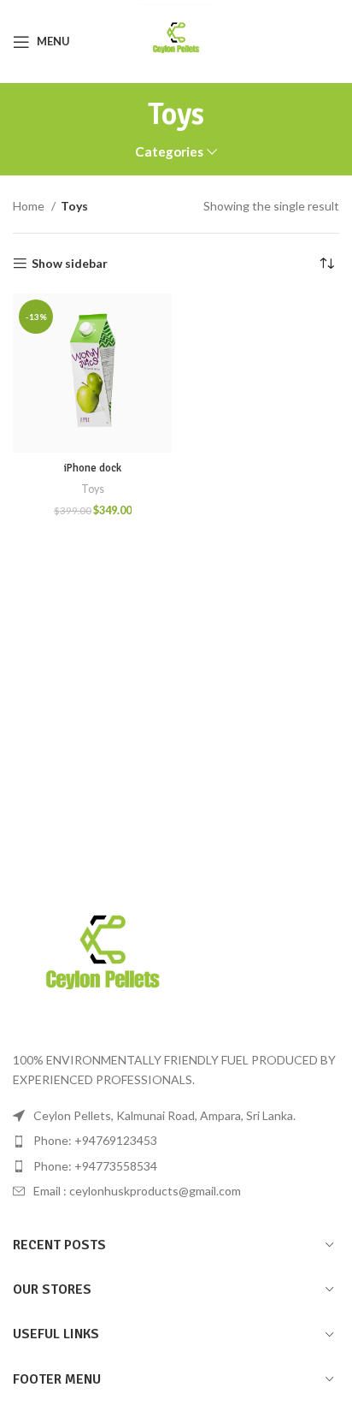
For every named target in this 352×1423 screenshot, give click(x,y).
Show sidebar (70, 263)
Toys (92, 489)
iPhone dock (92, 468)
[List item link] (176, 1140)
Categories (169, 151)
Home (30, 206)
